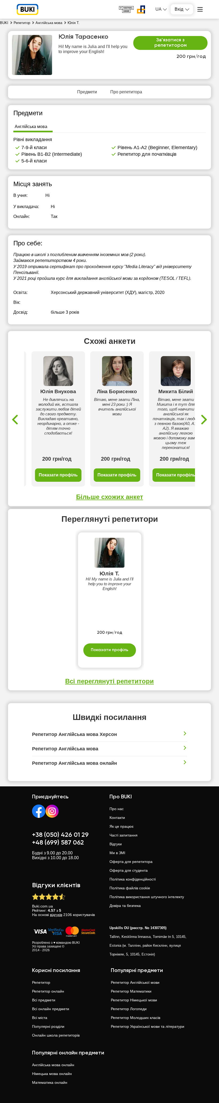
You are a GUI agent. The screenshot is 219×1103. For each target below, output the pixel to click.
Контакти (117, 817)
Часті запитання (124, 835)
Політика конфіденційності (133, 879)
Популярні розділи (48, 1026)
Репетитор (41, 982)
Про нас (117, 809)
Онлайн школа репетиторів (56, 1035)
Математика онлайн (49, 1082)
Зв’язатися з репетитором (170, 43)
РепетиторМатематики (131, 991)
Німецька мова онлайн (52, 1074)
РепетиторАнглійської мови (135, 982)
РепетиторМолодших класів (135, 1018)
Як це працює (122, 826)
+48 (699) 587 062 (58, 842)
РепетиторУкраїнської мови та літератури (147, 1026)
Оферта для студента (129, 870)
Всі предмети (43, 1000)
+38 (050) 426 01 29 (60, 835)
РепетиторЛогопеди (129, 1009)
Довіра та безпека (125, 905)
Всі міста (39, 1018)
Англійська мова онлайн (53, 1065)
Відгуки (116, 844)
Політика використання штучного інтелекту (147, 897)
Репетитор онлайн (48, 991)
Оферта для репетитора (131, 861)
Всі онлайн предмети (50, 1009)
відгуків (56, 915)
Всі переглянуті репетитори (109, 681)
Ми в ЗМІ (117, 853)
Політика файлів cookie (130, 888)
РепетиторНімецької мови (134, 1000)
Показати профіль (58, 475)
